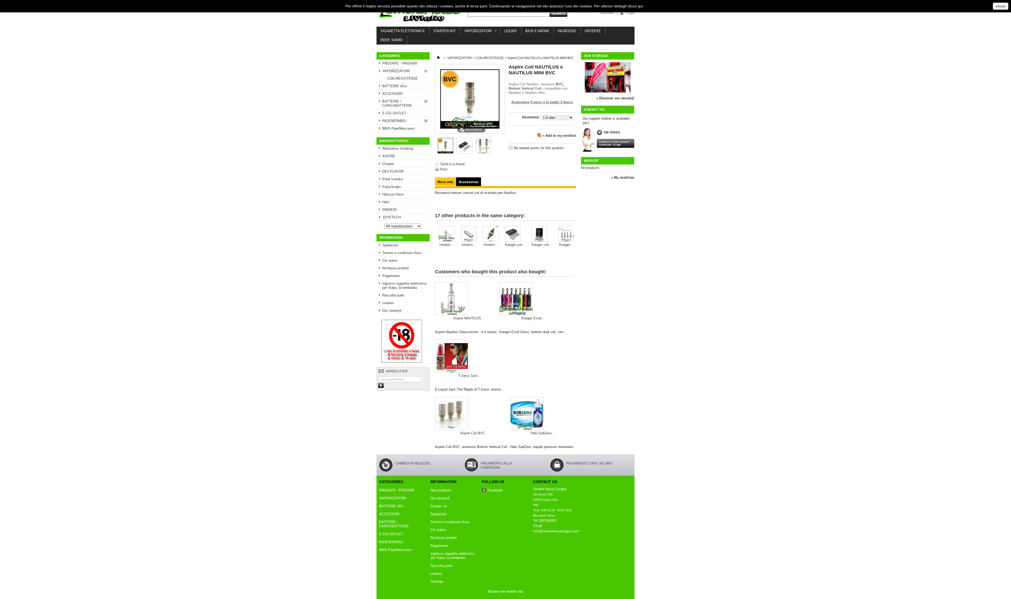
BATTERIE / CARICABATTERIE (397, 103)
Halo (385, 202)
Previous (436, 236)
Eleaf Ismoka (392, 179)
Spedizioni (390, 245)
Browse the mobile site (505, 591)
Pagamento (391, 276)
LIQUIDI (510, 31)
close (1000, 6)
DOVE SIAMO (391, 40)
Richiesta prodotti (395, 268)
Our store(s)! (392, 311)
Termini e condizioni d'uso (402, 253)
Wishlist (591, 161)
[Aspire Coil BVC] (472, 414)
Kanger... (566, 245)
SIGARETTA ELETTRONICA (402, 31)
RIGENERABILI (394, 121)
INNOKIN (389, 210)
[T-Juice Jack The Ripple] (469, 356)
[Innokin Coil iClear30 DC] (446, 234)
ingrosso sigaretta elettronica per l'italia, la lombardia (404, 285)
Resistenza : (532, 117)
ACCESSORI (392, 94)
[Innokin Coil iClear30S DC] (469, 234)
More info (445, 182)
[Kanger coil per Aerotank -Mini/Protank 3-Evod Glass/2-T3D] (542, 234)
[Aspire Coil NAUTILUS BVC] (445, 152)
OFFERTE (593, 31)
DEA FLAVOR (393, 171)
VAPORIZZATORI (476, 32)
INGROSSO (567, 31)
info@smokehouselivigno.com (556, 531)
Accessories (468, 182)
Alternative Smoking (397, 148)
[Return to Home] (438, 58)
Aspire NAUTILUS (467, 318)
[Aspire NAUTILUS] (467, 299)
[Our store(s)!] (608, 91)
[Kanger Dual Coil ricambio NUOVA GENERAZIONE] (566, 234)
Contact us (438, 506)
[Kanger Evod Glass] (532, 299)
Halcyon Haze (393, 194)
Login (630, 12)
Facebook (495, 490)
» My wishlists (622, 177)
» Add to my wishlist (559, 136)
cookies (388, 303)
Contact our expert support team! (614, 143)
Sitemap (436, 581)
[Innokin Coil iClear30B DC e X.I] (491, 234)
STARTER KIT (444, 31)
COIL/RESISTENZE (402, 78)
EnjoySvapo (391, 187)
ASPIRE (388, 156)
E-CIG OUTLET (394, 113)
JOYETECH (391, 217)
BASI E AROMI (537, 31)
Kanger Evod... (533, 318)
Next (574, 236)
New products (440, 490)
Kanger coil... (515, 245)
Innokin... (446, 245)
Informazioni (390, 238)
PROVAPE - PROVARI (399, 63)
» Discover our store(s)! (615, 98)
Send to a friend (452, 164)
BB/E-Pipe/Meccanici (398, 128)
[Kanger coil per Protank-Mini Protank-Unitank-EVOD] (515, 234)
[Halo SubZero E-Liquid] (542, 414)
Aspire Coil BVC (472, 433)
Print (443, 169)
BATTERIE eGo (394, 86)
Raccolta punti (393, 295)
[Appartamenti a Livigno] (401, 361)
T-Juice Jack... (469, 376)
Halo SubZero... (543, 433)
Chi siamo (390, 260)
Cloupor (388, 164)
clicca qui (635, 6)
